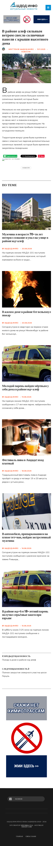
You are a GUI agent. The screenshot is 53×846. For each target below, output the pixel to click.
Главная (19, 836)
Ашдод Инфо (27, 49)
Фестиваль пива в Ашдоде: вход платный (23, 462)
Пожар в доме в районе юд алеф (19, 659)
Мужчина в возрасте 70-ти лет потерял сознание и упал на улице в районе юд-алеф (25, 237)
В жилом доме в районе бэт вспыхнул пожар (26, 313)
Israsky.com (26, 827)
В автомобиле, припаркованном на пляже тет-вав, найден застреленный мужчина (26, 537)
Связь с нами (31, 836)
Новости (25, 52)
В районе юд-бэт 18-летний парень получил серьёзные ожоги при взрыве (25, 614)
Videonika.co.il (27, 825)
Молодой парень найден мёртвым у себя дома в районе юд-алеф (25, 387)
